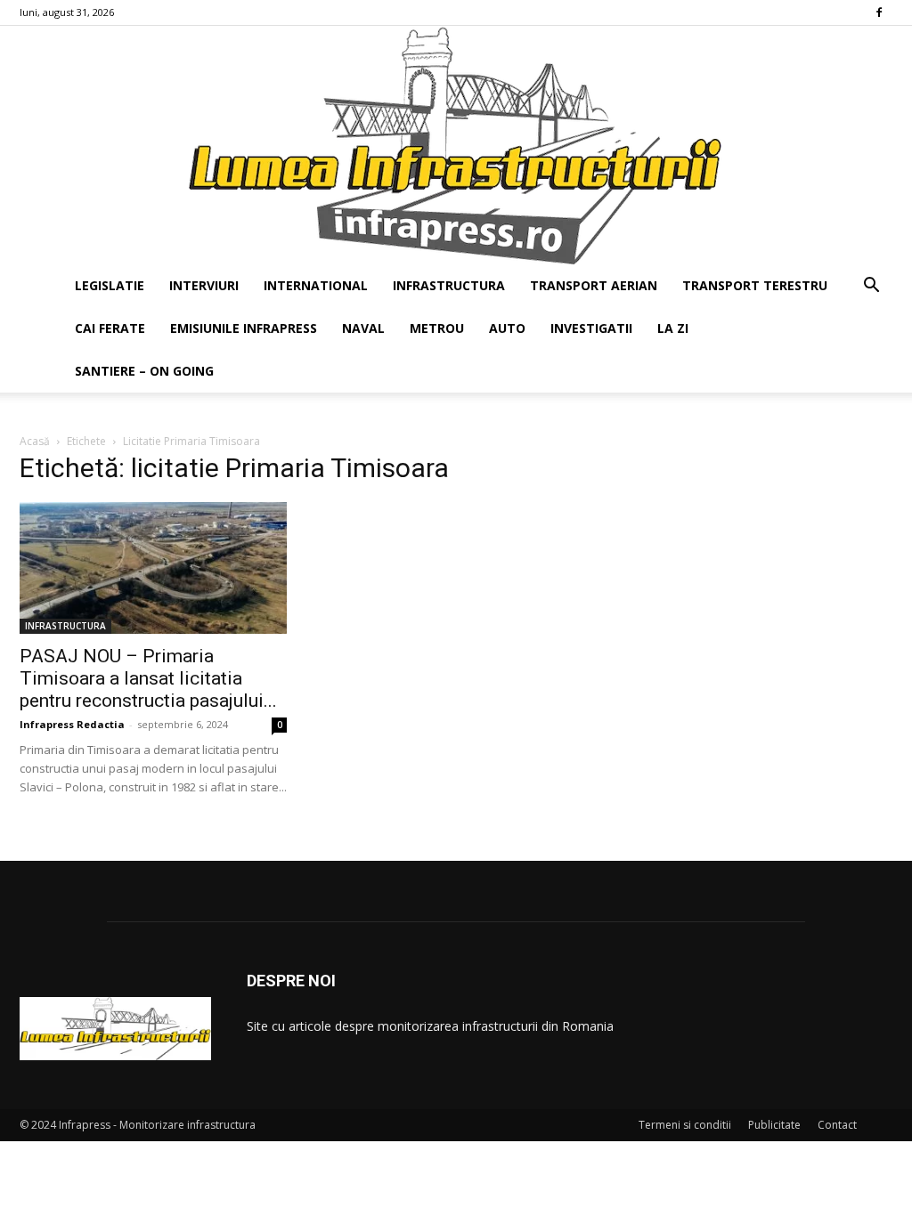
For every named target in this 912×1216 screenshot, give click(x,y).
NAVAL (363, 328)
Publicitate (774, 1124)
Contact (837, 1124)
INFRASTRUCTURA (449, 285)
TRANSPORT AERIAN (593, 285)
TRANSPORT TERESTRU (754, 285)
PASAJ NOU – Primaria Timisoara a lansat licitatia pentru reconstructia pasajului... (148, 678)
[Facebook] (879, 12)
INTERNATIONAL (316, 285)
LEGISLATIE (109, 285)
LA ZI (672, 328)
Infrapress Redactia (72, 724)
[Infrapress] (456, 145)
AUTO (507, 328)
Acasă (35, 441)
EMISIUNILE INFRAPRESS (243, 328)
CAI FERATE (110, 328)
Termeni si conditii (685, 1124)
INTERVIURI (204, 285)
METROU (437, 328)
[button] (871, 287)
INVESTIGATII (591, 328)
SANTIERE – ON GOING (144, 370)
